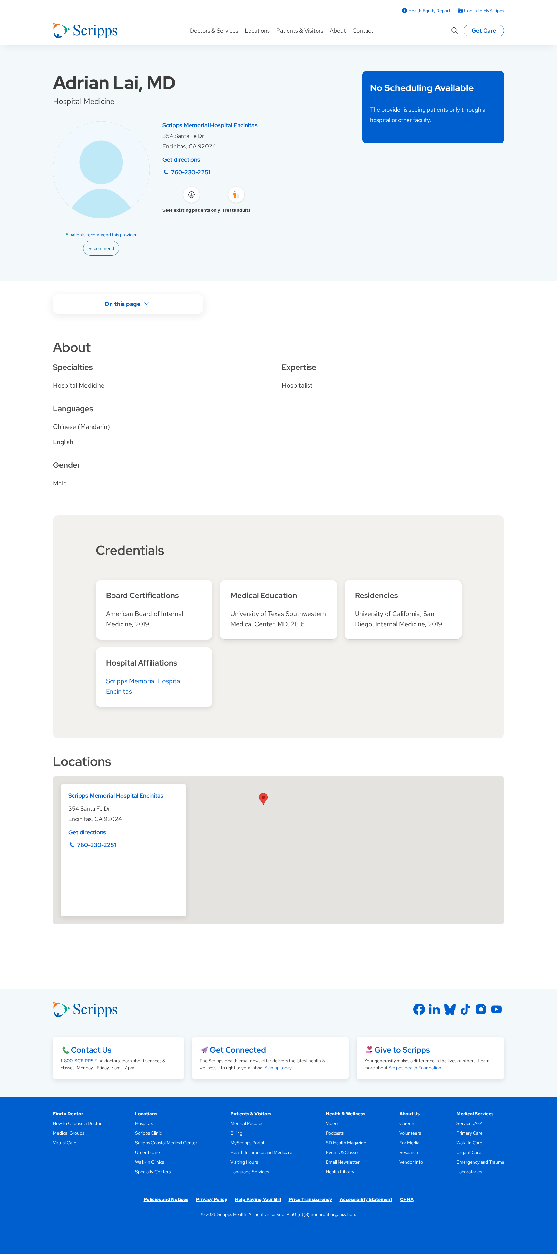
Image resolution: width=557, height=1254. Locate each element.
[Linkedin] (434, 1009)
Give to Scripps (402, 1050)
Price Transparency (310, 1199)
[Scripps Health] (85, 31)
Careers (407, 1123)
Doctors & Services (214, 30)
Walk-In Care (469, 1143)
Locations (257, 30)
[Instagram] (481, 1009)
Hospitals (144, 1123)
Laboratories (469, 1172)
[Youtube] (496, 1009)
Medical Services (474, 1113)
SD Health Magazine (346, 1143)
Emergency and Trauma (480, 1162)
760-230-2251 (190, 172)
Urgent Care (147, 1152)
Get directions (181, 159)
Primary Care (469, 1133)
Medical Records (246, 1123)
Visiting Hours (244, 1162)
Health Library (340, 1172)
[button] (263, 799)
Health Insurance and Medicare (261, 1152)
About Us (409, 1113)
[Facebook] (419, 1009)
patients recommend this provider (101, 235)
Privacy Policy (211, 1199)
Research (408, 1152)
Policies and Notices (166, 1199)
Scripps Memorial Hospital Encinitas (210, 125)
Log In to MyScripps (484, 11)
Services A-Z (469, 1123)
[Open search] (454, 31)
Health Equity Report (429, 11)
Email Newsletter (343, 1162)
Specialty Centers (153, 1172)
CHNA (407, 1199)
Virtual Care (64, 1143)
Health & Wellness (345, 1113)
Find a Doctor (68, 1113)
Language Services (249, 1172)
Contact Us (91, 1050)
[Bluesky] (450, 1009)
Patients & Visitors (299, 30)
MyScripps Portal (247, 1143)
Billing (236, 1133)
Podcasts (335, 1133)
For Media (409, 1143)
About (338, 30)
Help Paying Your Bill (258, 1199)
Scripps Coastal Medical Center (166, 1143)
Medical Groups (68, 1133)
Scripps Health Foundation (414, 1068)
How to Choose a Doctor (77, 1123)
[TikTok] (465, 1009)
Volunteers (410, 1133)
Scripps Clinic (148, 1133)
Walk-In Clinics (149, 1162)
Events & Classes (342, 1152)
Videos (332, 1123)
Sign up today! (278, 1068)
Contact (362, 30)
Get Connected (238, 1050)
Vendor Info (411, 1162)
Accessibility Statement (366, 1199)
